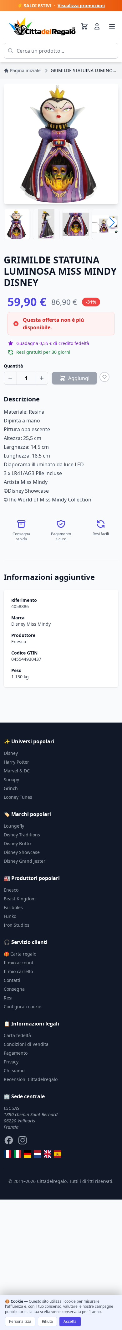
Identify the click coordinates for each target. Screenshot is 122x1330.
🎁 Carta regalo (20, 954)
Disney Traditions (22, 835)
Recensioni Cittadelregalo (31, 1079)
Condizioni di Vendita (26, 1044)
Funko (10, 916)
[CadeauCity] (7, 1154)
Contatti (12, 980)
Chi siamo (14, 1070)
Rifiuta (47, 1321)
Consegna (14, 989)
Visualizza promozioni (81, 5)
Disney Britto (17, 843)
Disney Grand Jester (24, 861)
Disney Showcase (22, 852)
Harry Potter (16, 762)
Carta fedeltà (17, 1035)
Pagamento (16, 1053)
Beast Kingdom (20, 899)
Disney (11, 753)
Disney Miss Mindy (31, 624)
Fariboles (13, 907)
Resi (8, 998)
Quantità (13, 366)
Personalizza (20, 1321)
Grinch (11, 788)
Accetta (70, 1321)
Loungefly (14, 826)
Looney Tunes (18, 797)
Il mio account (18, 963)
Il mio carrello (18, 971)
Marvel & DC (17, 771)
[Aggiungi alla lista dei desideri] (104, 377)
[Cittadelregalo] (17, 1154)
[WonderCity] (27, 1154)
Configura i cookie (22, 1006)
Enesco (18, 641)
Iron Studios (16, 925)
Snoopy (11, 779)
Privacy (11, 1062)
